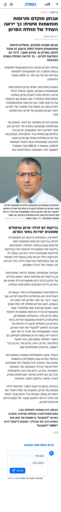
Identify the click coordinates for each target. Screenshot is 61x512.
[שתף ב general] (5, 4)
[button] (47, 4)
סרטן (55, 433)
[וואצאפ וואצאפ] (11, 4)
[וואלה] (30, 4)
